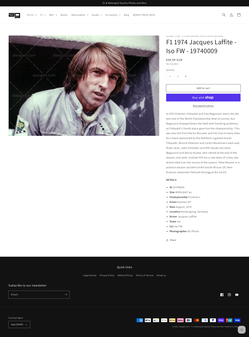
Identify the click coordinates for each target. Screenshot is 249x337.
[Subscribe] (65, 294)
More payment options (203, 105)
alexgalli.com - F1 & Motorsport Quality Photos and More (201, 327)
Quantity (170, 69)
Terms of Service (145, 275)
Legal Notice (90, 275)
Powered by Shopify (232, 327)
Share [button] (173, 239)
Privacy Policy (107, 275)
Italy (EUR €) (17, 324)
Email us (161, 275)
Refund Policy (125, 275)
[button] (31, 14)
